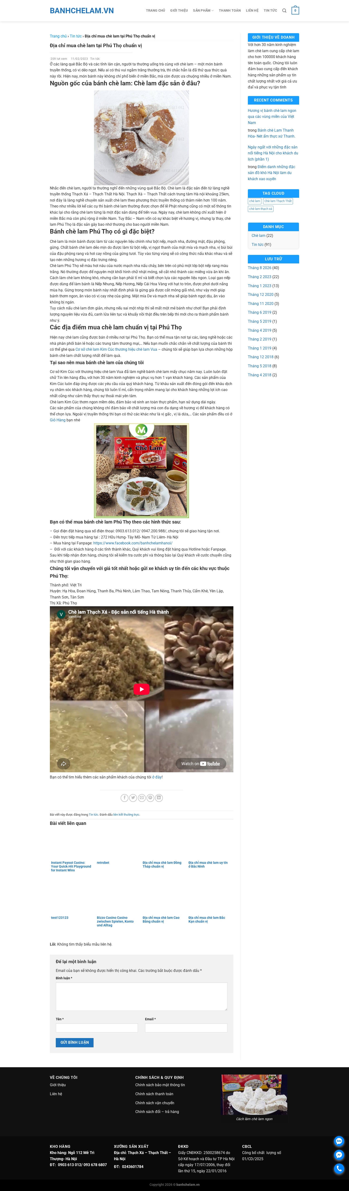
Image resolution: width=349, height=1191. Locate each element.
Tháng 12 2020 (261, 294)
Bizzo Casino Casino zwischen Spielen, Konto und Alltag (115, 921)
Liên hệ (252, 11)
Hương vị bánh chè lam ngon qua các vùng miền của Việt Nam (272, 116)
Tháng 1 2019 (259, 348)
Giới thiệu (179, 11)
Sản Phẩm (201, 11)
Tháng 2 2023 (259, 277)
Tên (60, 1019)
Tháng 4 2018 (259, 375)
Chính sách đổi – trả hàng (157, 1111)
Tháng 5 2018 (259, 366)
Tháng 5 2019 (259, 321)
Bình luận (64, 978)
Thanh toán (230, 11)
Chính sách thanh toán (154, 1094)
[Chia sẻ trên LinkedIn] (159, 798)
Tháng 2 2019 (259, 339)
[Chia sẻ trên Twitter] (133, 798)
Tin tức (270, 11)
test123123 (59, 918)
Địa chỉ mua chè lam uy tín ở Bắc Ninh (208, 864)
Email (150, 1019)
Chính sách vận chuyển (154, 1103)
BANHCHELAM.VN (71, 10)
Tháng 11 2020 (261, 303)
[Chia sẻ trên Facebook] (124, 798)
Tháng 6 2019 (259, 312)
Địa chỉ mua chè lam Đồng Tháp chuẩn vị (162, 864)
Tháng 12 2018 (261, 357)
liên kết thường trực (126, 814)
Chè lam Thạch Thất (278, 201)
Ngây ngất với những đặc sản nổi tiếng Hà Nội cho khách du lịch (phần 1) (273, 153)
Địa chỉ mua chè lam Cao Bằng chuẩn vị (161, 919)
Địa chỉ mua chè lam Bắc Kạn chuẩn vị (207, 919)
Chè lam (258, 235)
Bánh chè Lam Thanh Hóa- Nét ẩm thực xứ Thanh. (271, 133)
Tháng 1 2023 (259, 286)
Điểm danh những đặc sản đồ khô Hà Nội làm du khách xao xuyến (271, 173)
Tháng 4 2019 (259, 330)
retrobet (103, 863)
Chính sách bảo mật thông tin (160, 1085)
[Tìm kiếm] (284, 11)
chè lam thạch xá (260, 209)
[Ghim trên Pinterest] (150, 798)
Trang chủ (155, 11)
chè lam (254, 201)
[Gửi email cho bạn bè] (142, 798)
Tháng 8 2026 (259, 268)
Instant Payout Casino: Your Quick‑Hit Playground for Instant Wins (71, 866)
